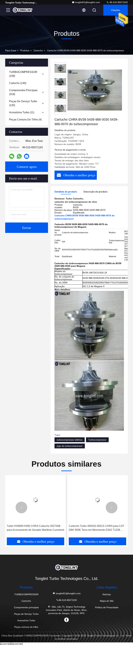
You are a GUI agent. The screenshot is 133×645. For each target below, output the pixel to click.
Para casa (10, 50)
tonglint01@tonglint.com (87, 2)
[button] (21, 507)
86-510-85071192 (118, 2)
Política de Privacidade (106, 607)
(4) (25, 119)
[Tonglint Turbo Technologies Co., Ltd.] (22, 10)
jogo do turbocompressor (70, 446)
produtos (24, 50)
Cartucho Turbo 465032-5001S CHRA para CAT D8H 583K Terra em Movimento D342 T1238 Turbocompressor (34, 528)
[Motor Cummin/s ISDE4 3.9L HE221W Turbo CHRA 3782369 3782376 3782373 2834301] (97, 500)
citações (115, 10)
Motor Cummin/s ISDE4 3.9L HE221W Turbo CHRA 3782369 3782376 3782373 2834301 (94, 528)
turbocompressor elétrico (69, 439)
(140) (17, 83)
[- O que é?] (19, 156)
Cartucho (38, 50)
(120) (23, 103)
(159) (23, 74)
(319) (23, 92)
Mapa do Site (107, 601)
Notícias (107, 594)
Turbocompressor (97, 439)
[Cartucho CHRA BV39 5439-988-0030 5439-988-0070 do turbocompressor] (94, 89)
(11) (21, 112)
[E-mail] (26, 156)
